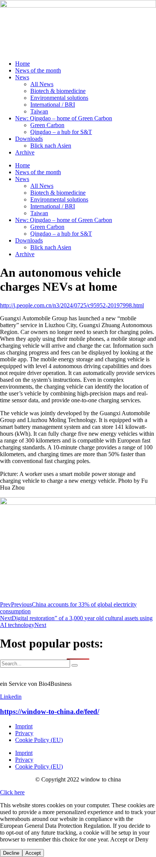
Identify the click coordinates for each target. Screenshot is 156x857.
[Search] (75, 665)
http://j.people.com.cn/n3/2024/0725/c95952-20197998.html (72, 305)
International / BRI (52, 104)
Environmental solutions (59, 98)
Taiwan (39, 111)
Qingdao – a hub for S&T (61, 132)
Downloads (29, 138)
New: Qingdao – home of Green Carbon (63, 118)
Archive (24, 152)
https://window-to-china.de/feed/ (49, 711)
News (22, 77)
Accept (33, 853)
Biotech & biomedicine (58, 91)
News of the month (38, 70)
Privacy (24, 733)
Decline (11, 853)
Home (22, 63)
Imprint (24, 726)
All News (41, 84)
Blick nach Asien (50, 145)
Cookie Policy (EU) (39, 740)
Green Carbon (47, 125)
